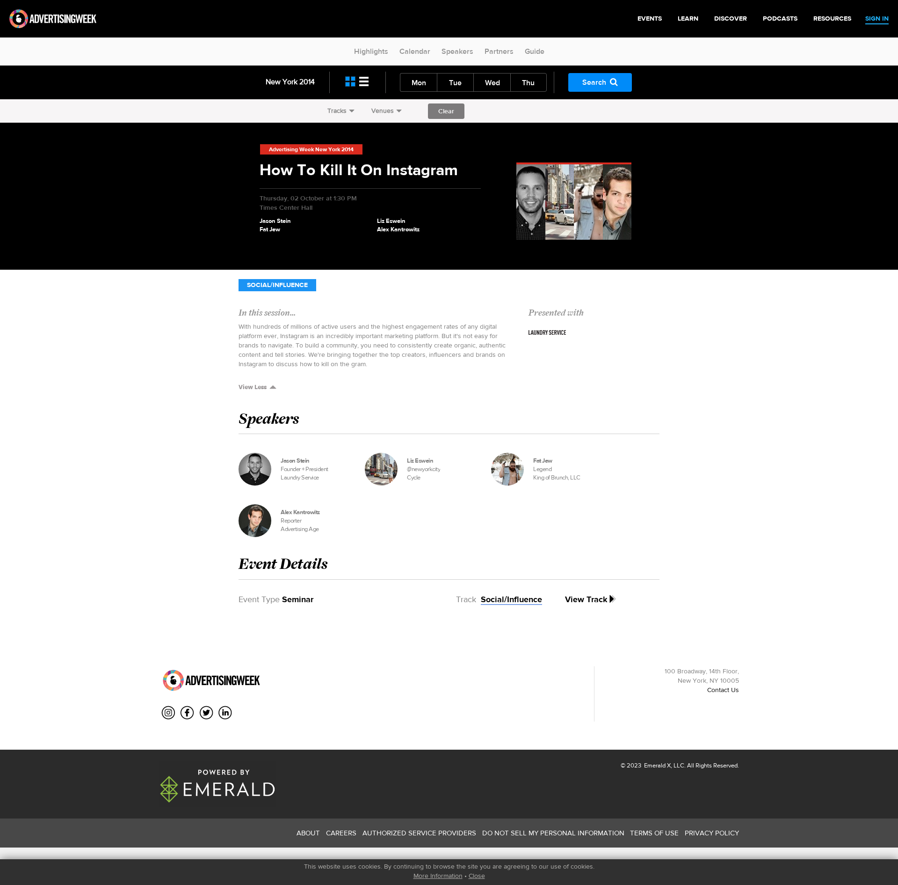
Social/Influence (277, 284)
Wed (492, 83)
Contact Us (723, 689)
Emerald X (657, 765)
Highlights (371, 51)
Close (477, 875)
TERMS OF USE (654, 833)
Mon (419, 83)
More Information (438, 875)
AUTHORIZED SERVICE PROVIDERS (419, 833)
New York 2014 (290, 82)
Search (594, 82)
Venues (382, 110)
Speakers (457, 51)
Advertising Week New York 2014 (311, 149)
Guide (534, 51)
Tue (455, 83)
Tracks (337, 110)
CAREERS (341, 833)
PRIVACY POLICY (712, 833)
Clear (446, 111)
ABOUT (308, 833)
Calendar (414, 51)
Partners (499, 51)
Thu (528, 83)
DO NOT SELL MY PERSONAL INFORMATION (553, 833)
